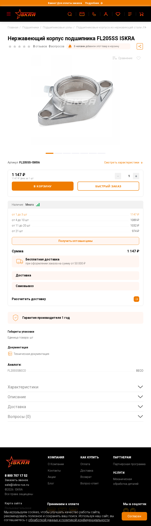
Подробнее (92, 3)
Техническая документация (31, 353)
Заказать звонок (16, 480)
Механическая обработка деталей (125, 482)
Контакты (54, 470)
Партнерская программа (129, 464)
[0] (118, 14)
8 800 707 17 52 (16, 476)
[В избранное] (139, 58)
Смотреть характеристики (121, 162)
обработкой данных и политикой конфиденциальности (69, 520)
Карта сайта (13, 503)
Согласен (134, 516)
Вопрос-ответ (89, 483)
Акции (52, 477)
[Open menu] (9, 14)
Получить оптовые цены (75, 240)
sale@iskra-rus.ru (17, 485)
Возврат (86, 477)
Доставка (86, 470)
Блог (51, 483)
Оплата (85, 464)
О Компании (56, 464)
